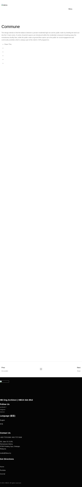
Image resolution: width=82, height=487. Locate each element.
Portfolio (3, 470)
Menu (70, 9)
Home (2, 467)
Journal (2, 474)
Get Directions (7, 459)
